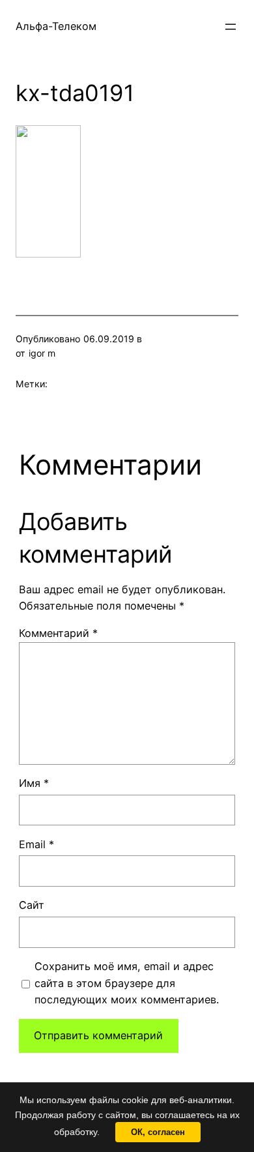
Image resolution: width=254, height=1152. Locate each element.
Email (36, 844)
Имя (34, 783)
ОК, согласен (158, 1132)
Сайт (31, 904)
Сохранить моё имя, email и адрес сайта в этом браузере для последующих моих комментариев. (127, 983)
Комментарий (58, 633)
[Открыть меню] (230, 27)
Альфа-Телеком (56, 26)
